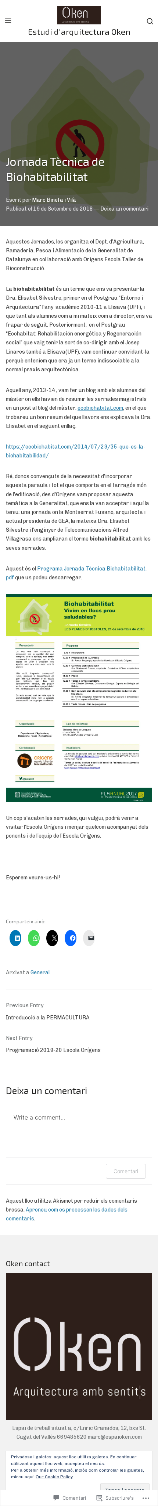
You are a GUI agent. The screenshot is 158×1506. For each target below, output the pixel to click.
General (40, 973)
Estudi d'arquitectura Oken (79, 31)
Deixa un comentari (124, 209)
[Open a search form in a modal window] (150, 21)
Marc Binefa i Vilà (54, 200)
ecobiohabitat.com (100, 408)
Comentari (126, 1171)
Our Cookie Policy (54, 1476)
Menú (8, 20)
